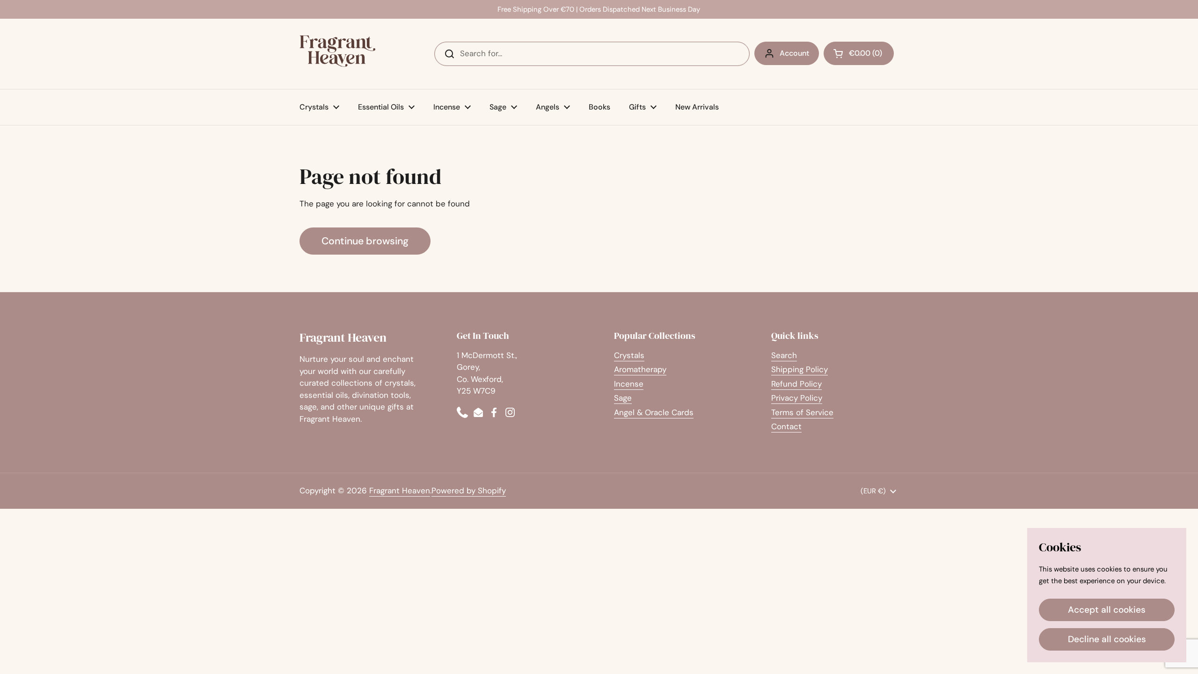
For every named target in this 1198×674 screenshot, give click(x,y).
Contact (786, 426)
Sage (623, 398)
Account (794, 53)
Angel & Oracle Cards (654, 412)
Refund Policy (796, 384)
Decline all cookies (1107, 639)
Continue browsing (365, 241)
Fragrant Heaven (399, 490)
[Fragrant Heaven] (339, 54)
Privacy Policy (796, 398)
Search (784, 355)
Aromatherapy (640, 369)
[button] (859, 53)
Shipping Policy (799, 369)
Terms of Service (802, 412)
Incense (628, 384)
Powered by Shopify (468, 490)
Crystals (629, 355)
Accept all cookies (1107, 609)
